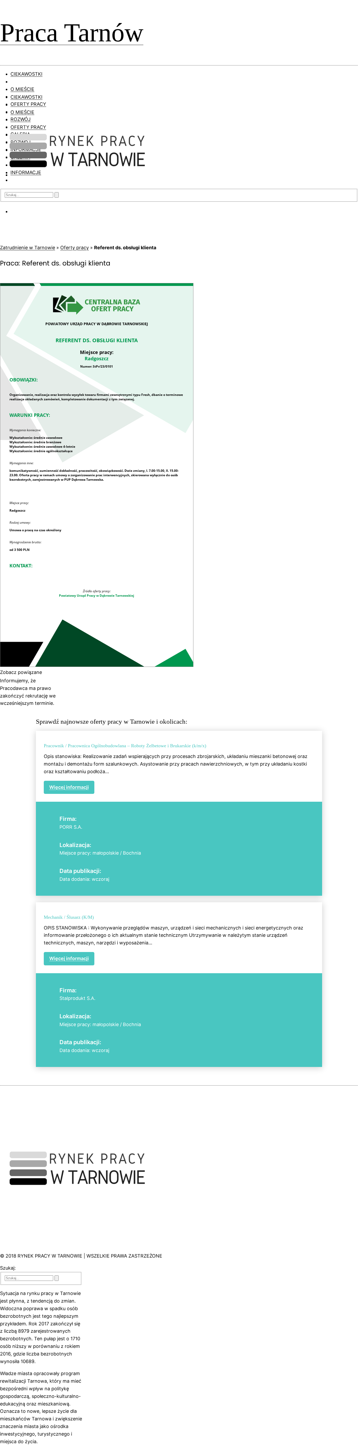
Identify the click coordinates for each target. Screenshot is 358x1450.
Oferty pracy (74, 247)
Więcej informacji (69, 787)
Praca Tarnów (71, 32)
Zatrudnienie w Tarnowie (27, 247)
